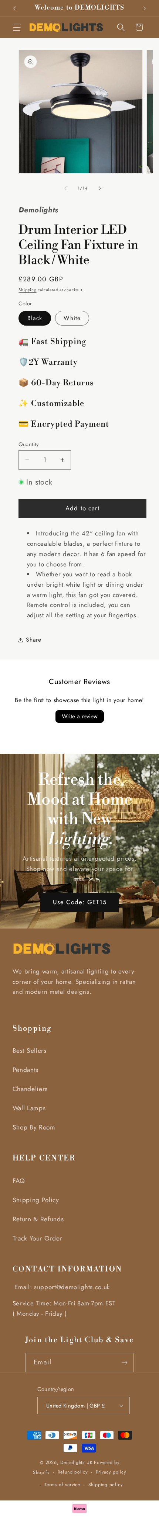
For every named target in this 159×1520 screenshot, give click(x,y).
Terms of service (62, 1484)
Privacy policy (111, 1472)
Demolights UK (76, 1462)
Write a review (80, 716)
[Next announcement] (144, 8)
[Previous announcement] (14, 8)
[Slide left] (65, 188)
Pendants (25, 1070)
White (72, 318)
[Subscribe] (124, 1362)
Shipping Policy (36, 1200)
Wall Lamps (29, 1108)
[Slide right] (100, 188)
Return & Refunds (38, 1219)
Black (35, 318)
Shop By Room (34, 1127)
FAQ (19, 1181)
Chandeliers (30, 1089)
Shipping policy (105, 1484)
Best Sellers (30, 1050)
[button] (16, 27)
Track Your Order (37, 1238)
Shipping (27, 290)
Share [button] (33, 639)
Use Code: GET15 (79, 902)
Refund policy (73, 1472)
